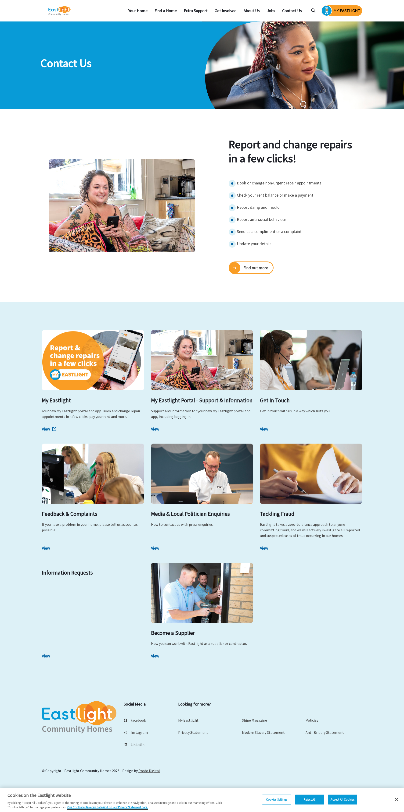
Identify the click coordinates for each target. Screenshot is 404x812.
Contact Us (292, 10)
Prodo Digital (149, 770)
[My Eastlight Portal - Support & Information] (202, 360)
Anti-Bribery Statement (325, 732)
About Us (252, 10)
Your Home (138, 10)
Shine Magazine (254, 720)
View (46, 429)
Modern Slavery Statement (263, 732)
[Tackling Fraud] (311, 474)
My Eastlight (188, 720)
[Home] (60, 11)
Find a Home (166, 10)
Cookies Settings (276, 799)
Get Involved (226, 10)
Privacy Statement (193, 732)
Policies (312, 720)
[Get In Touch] (311, 360)
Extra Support (196, 10)
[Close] (396, 799)
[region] (202, 800)
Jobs (271, 10)
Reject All (309, 799)
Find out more (255, 267)
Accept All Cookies (342, 799)
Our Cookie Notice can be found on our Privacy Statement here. (107, 807)
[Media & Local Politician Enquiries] (202, 474)
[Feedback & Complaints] (93, 474)
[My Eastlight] (93, 360)
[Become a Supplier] (202, 593)
